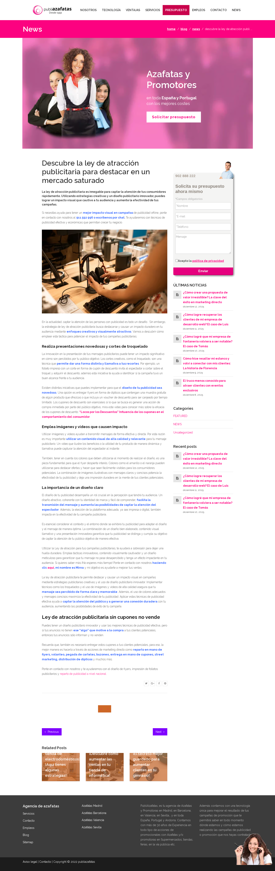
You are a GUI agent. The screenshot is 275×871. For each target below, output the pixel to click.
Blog (26, 835)
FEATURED (180, 416)
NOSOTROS (88, 10)
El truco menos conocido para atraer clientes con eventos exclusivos (204, 385)
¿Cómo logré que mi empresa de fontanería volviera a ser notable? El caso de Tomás (207, 341)
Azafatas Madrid (92, 805)
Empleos (28, 828)
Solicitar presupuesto (173, 117)
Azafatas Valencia (93, 820)
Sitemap (28, 842)
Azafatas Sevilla (91, 827)
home (171, 29)
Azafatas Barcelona (94, 813)
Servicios (28, 813)
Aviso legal (30, 861)
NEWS (236, 10)
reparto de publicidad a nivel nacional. (83, 673)
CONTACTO (218, 10)
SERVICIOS (152, 10)
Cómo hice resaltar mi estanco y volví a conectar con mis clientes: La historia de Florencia (207, 363)
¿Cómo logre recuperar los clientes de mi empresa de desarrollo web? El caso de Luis (205, 319)
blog (184, 29)
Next (159, 731)
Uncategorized (183, 432)
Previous (53, 731)
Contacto (29, 820)
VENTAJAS (133, 10)
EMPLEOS (198, 10)
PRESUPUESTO (176, 10)
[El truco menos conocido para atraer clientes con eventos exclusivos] (177, 383)
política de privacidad (208, 260)
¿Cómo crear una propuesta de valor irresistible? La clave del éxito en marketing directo (205, 297)
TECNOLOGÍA (111, 10)
